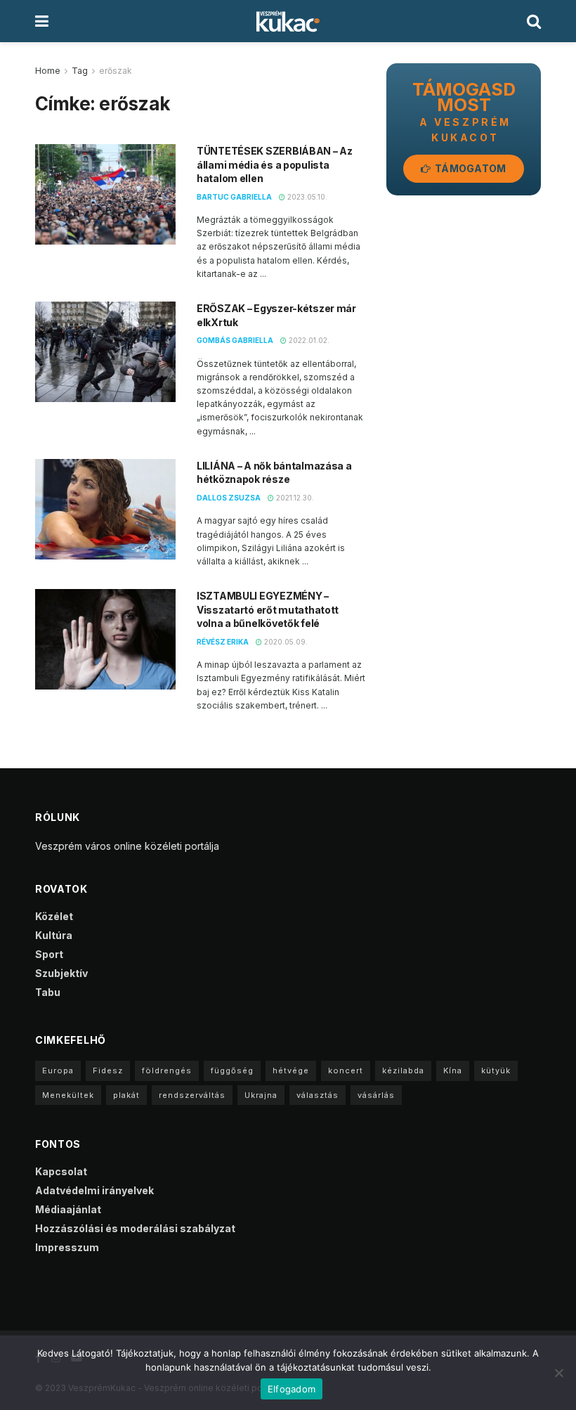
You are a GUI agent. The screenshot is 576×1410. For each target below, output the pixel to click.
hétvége (291, 1070)
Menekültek (68, 1095)
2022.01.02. (308, 340)
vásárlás (376, 1095)
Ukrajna (260, 1095)
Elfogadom (291, 1389)
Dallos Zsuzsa (229, 497)
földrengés (167, 1070)
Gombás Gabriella (235, 340)
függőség (232, 1070)
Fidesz (108, 1070)
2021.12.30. (294, 497)
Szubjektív (61, 973)
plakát (126, 1095)
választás (317, 1095)
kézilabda (403, 1070)
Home (47, 70)
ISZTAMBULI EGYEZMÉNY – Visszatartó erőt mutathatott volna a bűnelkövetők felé (268, 609)
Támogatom (469, 168)
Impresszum (67, 1247)
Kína (452, 1070)
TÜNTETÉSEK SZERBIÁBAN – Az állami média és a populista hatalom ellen (275, 164)
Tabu (47, 992)
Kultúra (53, 935)
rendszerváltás (192, 1095)
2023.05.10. (306, 197)
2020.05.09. (285, 642)
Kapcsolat (61, 1171)
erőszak (115, 70)
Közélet (54, 916)
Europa (58, 1070)
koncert (345, 1070)
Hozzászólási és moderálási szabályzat (135, 1228)
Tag (80, 70)
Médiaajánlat (68, 1209)
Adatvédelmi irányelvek (94, 1190)
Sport (49, 954)
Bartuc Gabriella (234, 197)
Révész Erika (223, 642)
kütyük (496, 1070)
